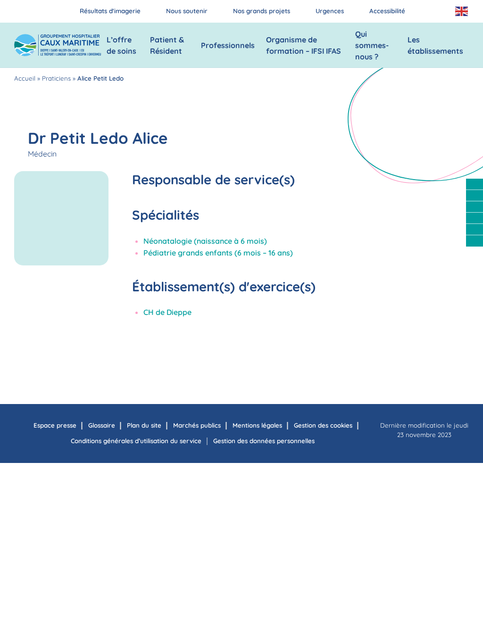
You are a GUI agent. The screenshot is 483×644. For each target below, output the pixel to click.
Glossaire (101, 425)
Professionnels (228, 45)
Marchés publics (197, 425)
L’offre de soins (121, 45)
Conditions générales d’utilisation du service (136, 441)
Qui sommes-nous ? (372, 45)
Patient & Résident (167, 45)
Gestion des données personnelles (264, 441)
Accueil (24, 78)
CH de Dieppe (167, 312)
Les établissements (435, 45)
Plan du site (144, 425)
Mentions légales (257, 425)
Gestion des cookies (323, 425)
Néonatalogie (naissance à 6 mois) (205, 241)
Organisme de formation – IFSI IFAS (303, 45)
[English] (462, 12)
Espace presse (54, 425)
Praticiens (56, 78)
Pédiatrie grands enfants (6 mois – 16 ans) (218, 252)
